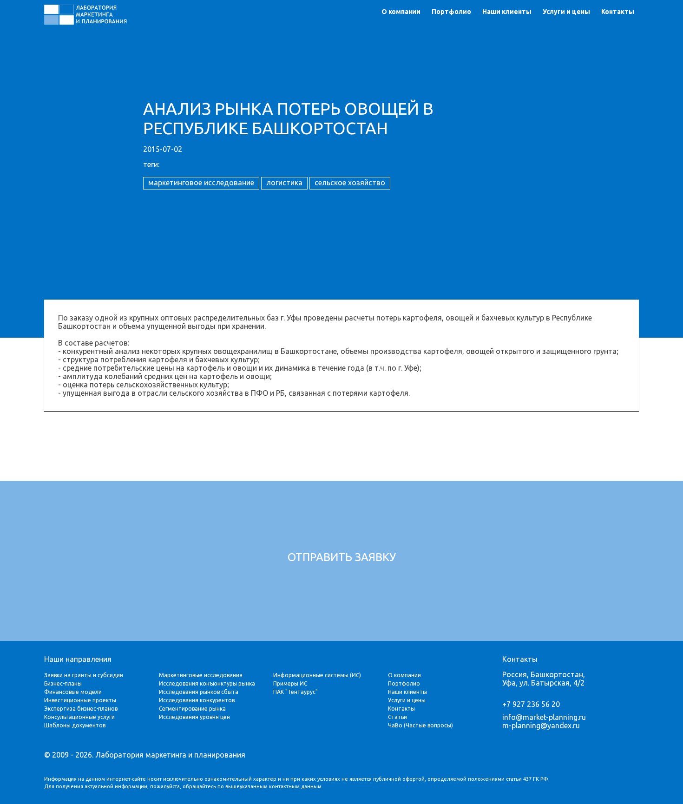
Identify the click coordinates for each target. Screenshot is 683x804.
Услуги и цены (566, 11)
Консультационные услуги (79, 717)
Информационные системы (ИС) (317, 675)
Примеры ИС (290, 683)
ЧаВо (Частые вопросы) (420, 725)
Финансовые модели (73, 692)
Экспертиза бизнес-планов (81, 709)
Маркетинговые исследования (201, 675)
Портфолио (451, 11)
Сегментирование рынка (192, 709)
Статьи (397, 717)
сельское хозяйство (350, 182)
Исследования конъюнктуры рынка (207, 683)
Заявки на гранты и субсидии (83, 675)
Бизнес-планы (63, 683)
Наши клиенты (507, 11)
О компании (400, 11)
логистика (284, 182)
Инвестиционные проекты (80, 700)
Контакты (617, 11)
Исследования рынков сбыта (198, 692)
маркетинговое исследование (201, 182)
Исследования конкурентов (197, 700)
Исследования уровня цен (194, 717)
